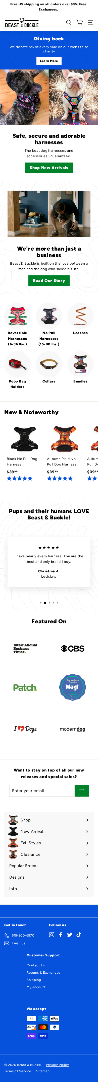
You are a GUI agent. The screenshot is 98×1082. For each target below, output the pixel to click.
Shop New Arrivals (49, 167)
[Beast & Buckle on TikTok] (78, 934)
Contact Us (36, 965)
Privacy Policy (57, 1065)
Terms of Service (17, 1071)
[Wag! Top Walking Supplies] (73, 687)
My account (36, 987)
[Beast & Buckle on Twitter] (69, 934)
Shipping (34, 980)
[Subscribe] (82, 791)
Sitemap (43, 1071)
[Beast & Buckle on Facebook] (60, 934)
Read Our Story (49, 280)
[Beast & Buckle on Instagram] (51, 934)
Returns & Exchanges (43, 972)
